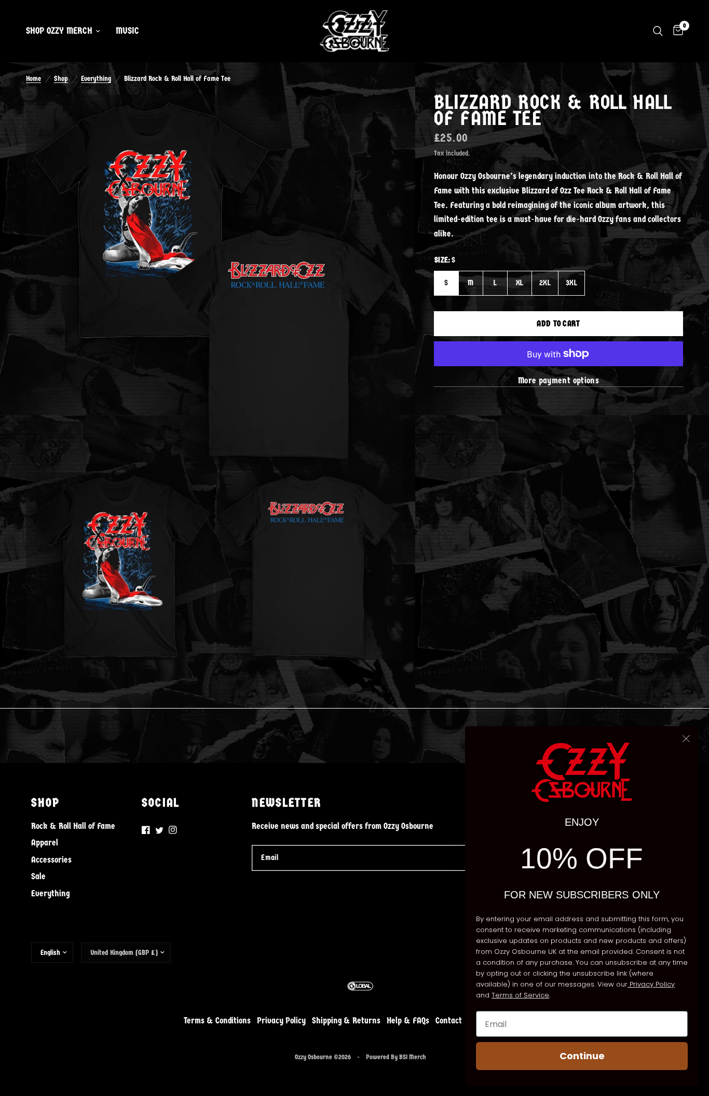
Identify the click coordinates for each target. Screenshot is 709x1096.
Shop (61, 78)
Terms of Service (520, 995)
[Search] (658, 31)
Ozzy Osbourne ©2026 (323, 1057)
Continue (582, 1055)
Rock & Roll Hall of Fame (73, 826)
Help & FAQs (408, 1020)
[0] (675, 31)
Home (33, 78)
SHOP (45, 803)
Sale (38, 876)
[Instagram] (173, 830)
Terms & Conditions (217, 1020)
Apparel (44, 842)
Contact (448, 1020)
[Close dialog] (686, 738)
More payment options (558, 380)
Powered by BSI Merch (396, 1057)
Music (127, 30)
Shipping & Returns (346, 1020)
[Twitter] (159, 830)
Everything (96, 78)
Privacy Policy (281, 1020)
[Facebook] (146, 830)
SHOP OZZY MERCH (59, 30)
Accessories (51, 859)
